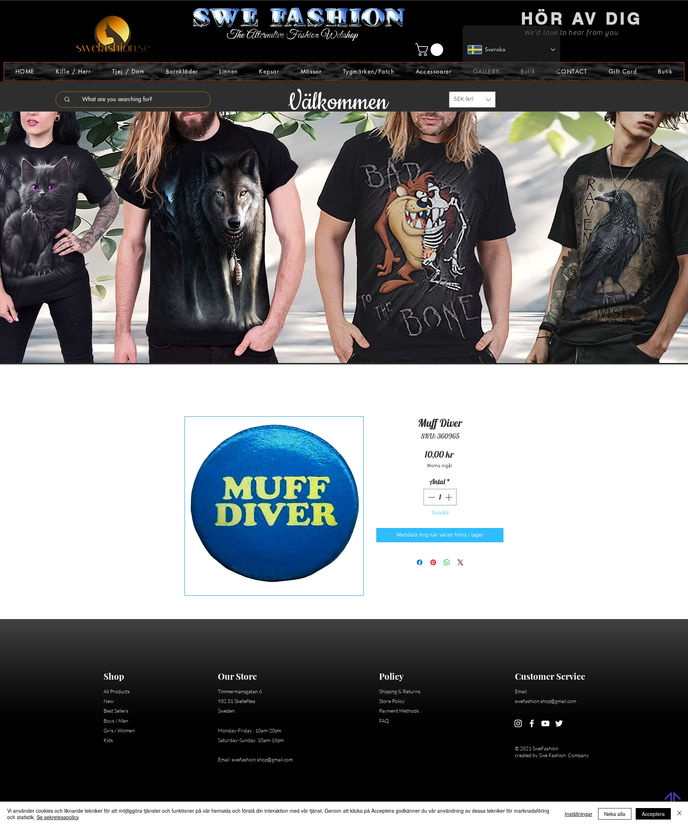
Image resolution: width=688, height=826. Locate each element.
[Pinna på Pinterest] (433, 563)
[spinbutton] (440, 498)
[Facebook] (532, 724)
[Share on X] (460, 563)
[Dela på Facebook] (419, 563)
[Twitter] (559, 724)
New (109, 702)
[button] (430, 49)
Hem (190, 391)
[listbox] (472, 99)
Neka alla (614, 813)
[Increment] (449, 498)
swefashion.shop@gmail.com (262, 760)
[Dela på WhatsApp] (447, 563)
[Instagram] (518, 724)
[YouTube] (545, 724)
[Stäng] (679, 813)
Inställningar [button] (578, 813)
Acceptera (653, 813)
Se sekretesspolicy (58, 817)
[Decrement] (431, 498)
